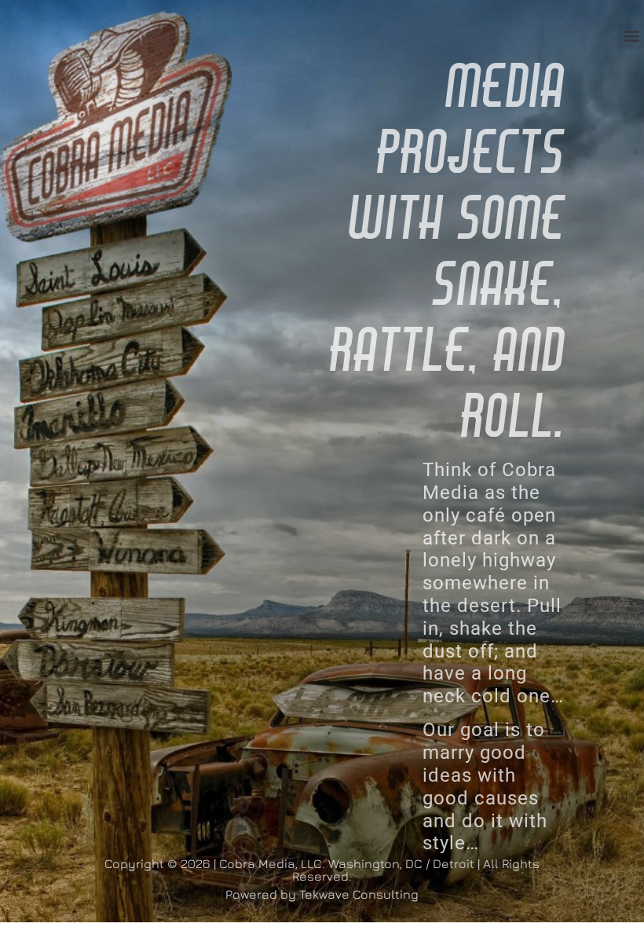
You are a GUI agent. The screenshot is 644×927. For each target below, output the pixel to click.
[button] (631, 36)
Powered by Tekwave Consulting (322, 894)
